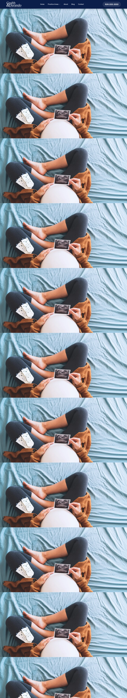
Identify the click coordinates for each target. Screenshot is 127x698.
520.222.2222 (111, 4)
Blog (73, 4)
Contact (81, 4)
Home (42, 4)
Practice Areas (53, 4)
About (66, 4)
